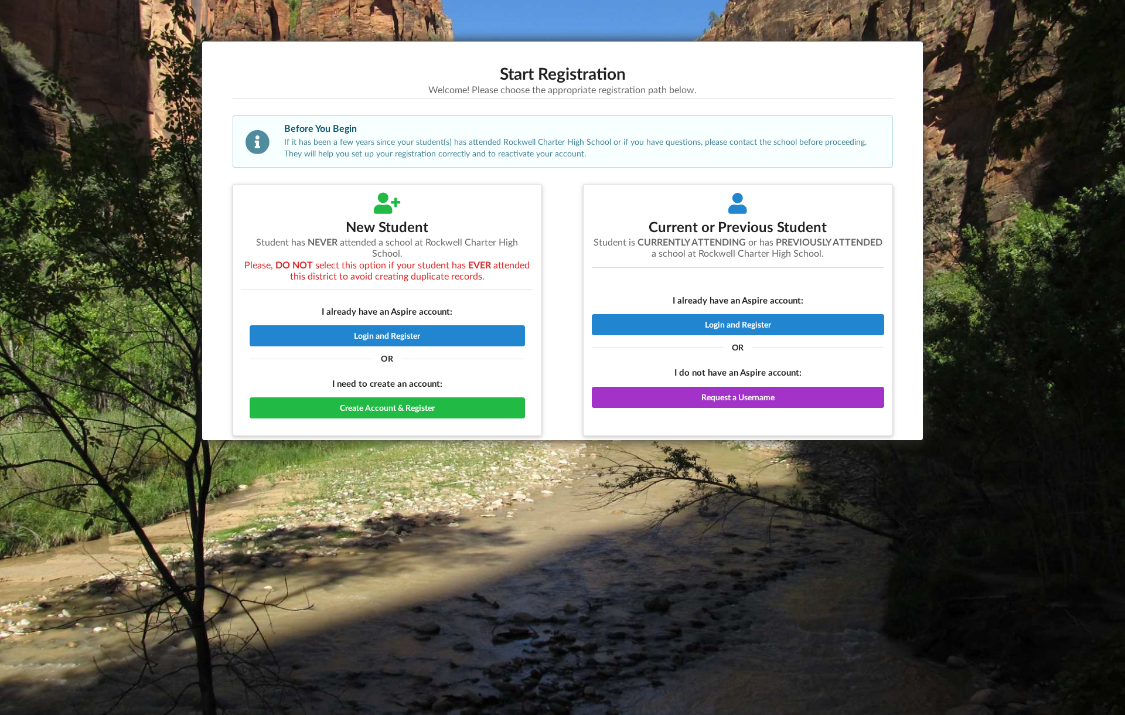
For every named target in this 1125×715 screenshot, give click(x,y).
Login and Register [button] (387, 336)
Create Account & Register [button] (387, 408)
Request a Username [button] (738, 397)
